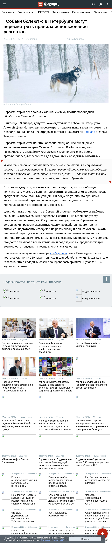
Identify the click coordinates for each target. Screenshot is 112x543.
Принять (85, 539)
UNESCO (43, 12)
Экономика (100, 12)
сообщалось (58, 253)
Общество (31, 39)
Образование (25, 12)
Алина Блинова (75, 39)
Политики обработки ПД (52, 540)
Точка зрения (60, 12)
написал (89, 131)
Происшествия (81, 12)
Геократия (8, 12)
